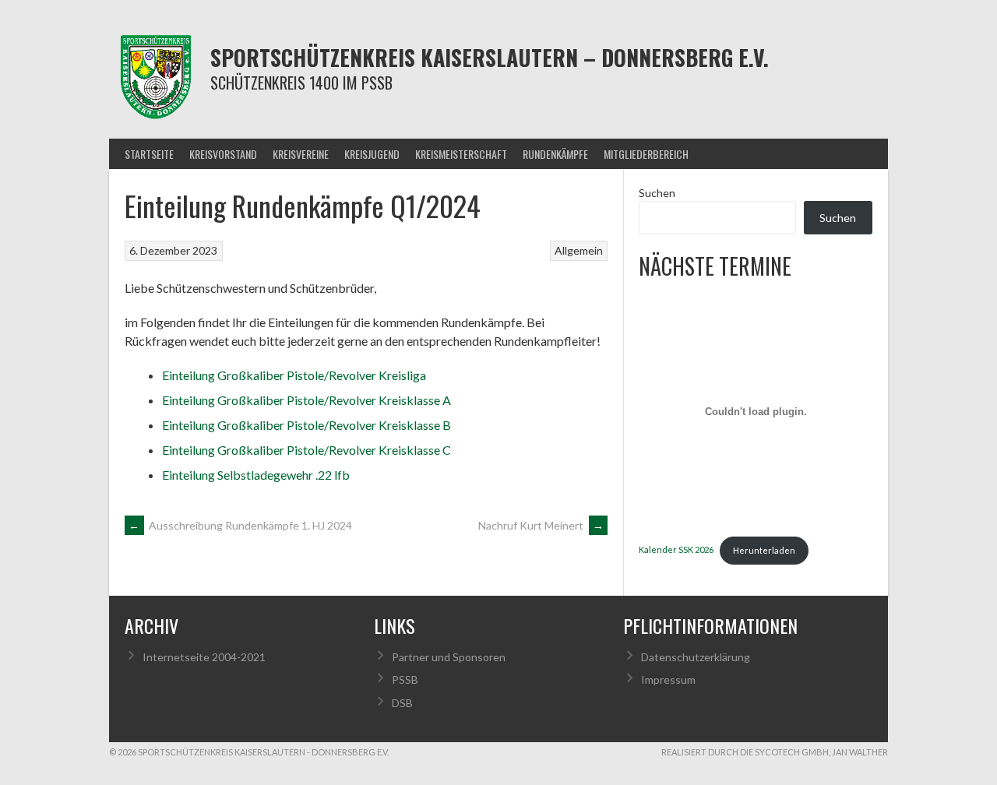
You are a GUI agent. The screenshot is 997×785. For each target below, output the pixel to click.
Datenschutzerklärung (695, 657)
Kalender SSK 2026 (676, 550)
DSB (402, 702)
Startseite (149, 154)
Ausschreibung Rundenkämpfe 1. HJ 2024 (240, 525)
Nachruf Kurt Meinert (541, 525)
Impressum (668, 679)
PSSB (405, 679)
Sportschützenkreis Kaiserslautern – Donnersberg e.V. (489, 57)
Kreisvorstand (223, 154)
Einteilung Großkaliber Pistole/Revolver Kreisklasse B (306, 424)
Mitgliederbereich (646, 154)
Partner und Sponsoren (449, 657)
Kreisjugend (372, 154)
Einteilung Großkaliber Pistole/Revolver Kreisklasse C (306, 449)
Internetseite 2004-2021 (204, 657)
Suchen (657, 192)
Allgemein (579, 250)
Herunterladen (764, 550)
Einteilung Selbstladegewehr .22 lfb (256, 474)
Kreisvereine (301, 154)
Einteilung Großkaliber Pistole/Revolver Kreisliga (294, 375)
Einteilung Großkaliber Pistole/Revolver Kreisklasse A (306, 399)
